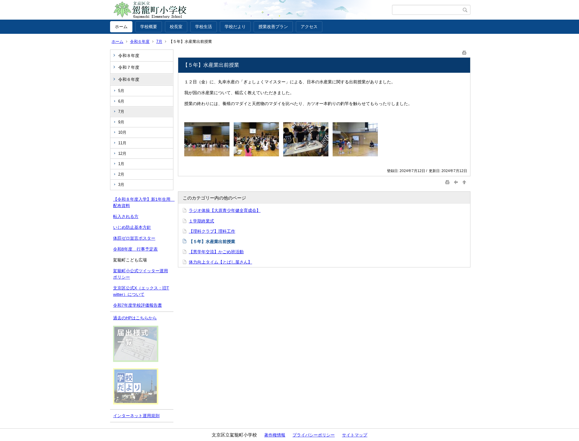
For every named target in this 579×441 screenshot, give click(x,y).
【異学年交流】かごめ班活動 (216, 251)
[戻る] (456, 182)
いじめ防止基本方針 (132, 227)
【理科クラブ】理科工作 (212, 231)
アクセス (309, 26)
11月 (122, 143)
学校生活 (203, 26)
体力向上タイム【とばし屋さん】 (220, 262)
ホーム (121, 26)
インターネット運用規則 (136, 415)
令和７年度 (128, 67)
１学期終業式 (201, 221)
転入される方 (125, 216)
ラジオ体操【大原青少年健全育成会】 (225, 210)
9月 (121, 122)
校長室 (176, 26)
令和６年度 (140, 41)
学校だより (235, 26)
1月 (121, 163)
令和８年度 (128, 55)
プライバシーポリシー (314, 435)
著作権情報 (274, 435)
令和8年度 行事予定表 (135, 249)
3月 (121, 184)
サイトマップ (354, 435)
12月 (122, 153)
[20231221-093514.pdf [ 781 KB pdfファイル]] (135, 360)
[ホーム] (251, 10)
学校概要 (148, 26)
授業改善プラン (273, 26)
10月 (122, 132)
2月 (121, 174)
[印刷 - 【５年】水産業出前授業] (464, 51)
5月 (121, 90)
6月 (121, 101)
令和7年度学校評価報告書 (137, 305)
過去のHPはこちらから (135, 317)
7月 (159, 41)
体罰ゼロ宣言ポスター (134, 238)
